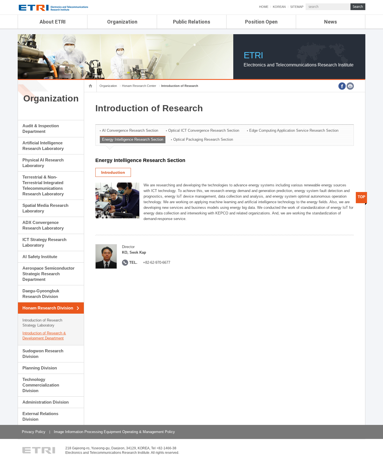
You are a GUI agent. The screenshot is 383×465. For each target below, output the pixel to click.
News (330, 22)
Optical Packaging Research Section (203, 139)
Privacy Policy (33, 432)
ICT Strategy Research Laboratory (44, 242)
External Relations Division (40, 416)
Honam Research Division (47, 308)
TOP (361, 197)
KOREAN (279, 6)
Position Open (261, 22)
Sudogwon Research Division (42, 353)
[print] (350, 86)
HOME (263, 6)
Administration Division (45, 402)
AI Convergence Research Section (130, 130)
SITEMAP (296, 6)
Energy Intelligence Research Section (132, 139)
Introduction (113, 172)
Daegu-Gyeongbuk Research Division (40, 293)
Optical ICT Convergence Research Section (203, 130)
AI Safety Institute (39, 256)
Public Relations (191, 22)
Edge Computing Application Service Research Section (293, 130)
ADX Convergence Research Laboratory (43, 225)
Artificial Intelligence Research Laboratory (43, 145)
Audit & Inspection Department (40, 128)
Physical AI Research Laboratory (43, 163)
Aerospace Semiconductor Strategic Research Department (48, 274)
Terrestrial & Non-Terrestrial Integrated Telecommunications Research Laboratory (43, 185)
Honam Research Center (139, 85)
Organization (122, 22)
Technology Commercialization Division (40, 385)
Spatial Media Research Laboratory (45, 208)
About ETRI (53, 22)
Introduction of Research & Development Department (44, 335)
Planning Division (39, 367)
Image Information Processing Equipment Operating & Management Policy (114, 432)
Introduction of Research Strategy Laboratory (42, 322)
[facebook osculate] (342, 86)
